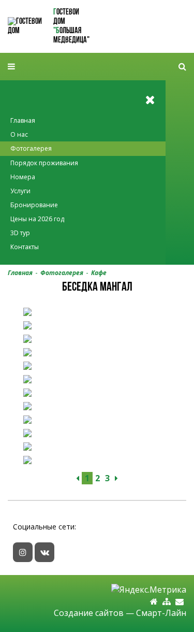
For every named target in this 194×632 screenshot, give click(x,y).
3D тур (20, 232)
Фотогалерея (31, 148)
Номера (22, 177)
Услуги (20, 190)
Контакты (24, 246)
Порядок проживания (44, 163)
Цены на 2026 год (37, 218)
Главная (22, 120)
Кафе (99, 272)
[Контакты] (179, 602)
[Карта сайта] (166, 602)
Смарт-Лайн (161, 613)
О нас (19, 134)
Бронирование (34, 204)
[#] (182, 66)
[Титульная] (154, 602)
